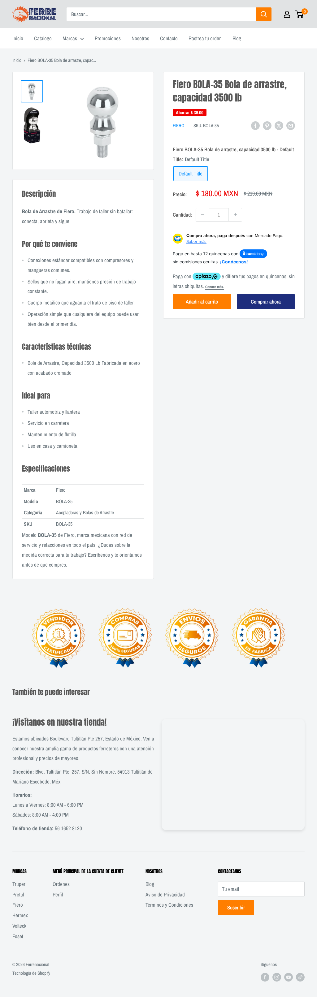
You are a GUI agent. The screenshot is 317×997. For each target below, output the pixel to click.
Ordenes (61, 883)
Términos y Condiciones (169, 904)
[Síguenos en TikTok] (300, 977)
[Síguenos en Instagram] (276, 977)
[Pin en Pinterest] (267, 125)
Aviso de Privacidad (165, 894)
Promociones (108, 38)
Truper (18, 883)
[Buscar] (263, 14)
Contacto (169, 38)
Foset (17, 936)
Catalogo (43, 38)
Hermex (20, 915)
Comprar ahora (266, 301)
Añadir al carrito (202, 301)
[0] (299, 14)
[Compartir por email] (290, 125)
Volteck (19, 925)
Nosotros (140, 38)
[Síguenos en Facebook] (265, 977)
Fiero (179, 125)
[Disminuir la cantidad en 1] (202, 214)
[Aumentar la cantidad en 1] (235, 214)
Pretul (18, 894)
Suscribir (236, 907)
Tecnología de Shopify (31, 973)
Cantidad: (182, 214)
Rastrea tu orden (205, 38)
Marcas (70, 38)
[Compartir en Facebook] (255, 125)
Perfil (58, 894)
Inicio (17, 38)
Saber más (196, 241)
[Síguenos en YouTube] (288, 977)
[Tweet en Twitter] (279, 125)
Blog (236, 38)
